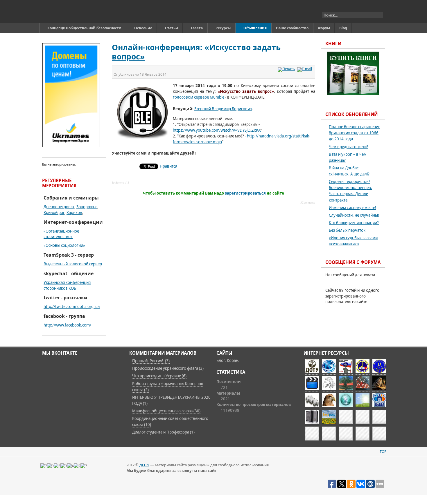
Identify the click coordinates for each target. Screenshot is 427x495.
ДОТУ (144, 464)
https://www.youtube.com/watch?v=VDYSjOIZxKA (216, 130)
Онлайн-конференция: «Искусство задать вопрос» (196, 52)
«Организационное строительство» (61, 234)
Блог (220, 360)
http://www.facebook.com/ (67, 325)
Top (383, 451)
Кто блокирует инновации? (354, 222)
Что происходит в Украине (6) (159, 375)
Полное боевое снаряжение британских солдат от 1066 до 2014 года (354, 133)
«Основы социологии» (64, 245)
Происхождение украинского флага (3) (168, 368)
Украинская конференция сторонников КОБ (67, 285)
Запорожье (86, 206)
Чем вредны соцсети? (348, 146)
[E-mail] (305, 68)
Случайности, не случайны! (354, 215)
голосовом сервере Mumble (198, 97)
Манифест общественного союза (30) (166, 411)
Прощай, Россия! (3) (151, 360)
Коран (232, 360)
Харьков (74, 212)
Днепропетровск (59, 206)
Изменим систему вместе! (352, 207)
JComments (307, 202)
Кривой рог (54, 212)
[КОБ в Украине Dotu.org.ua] (69, 11)
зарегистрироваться (245, 193)
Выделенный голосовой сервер (73, 263)
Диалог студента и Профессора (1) (163, 432)
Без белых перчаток (347, 230)
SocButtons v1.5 (121, 182)
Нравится (168, 166)
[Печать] (287, 68)
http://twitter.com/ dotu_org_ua (72, 306)
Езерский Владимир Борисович (223, 108)
